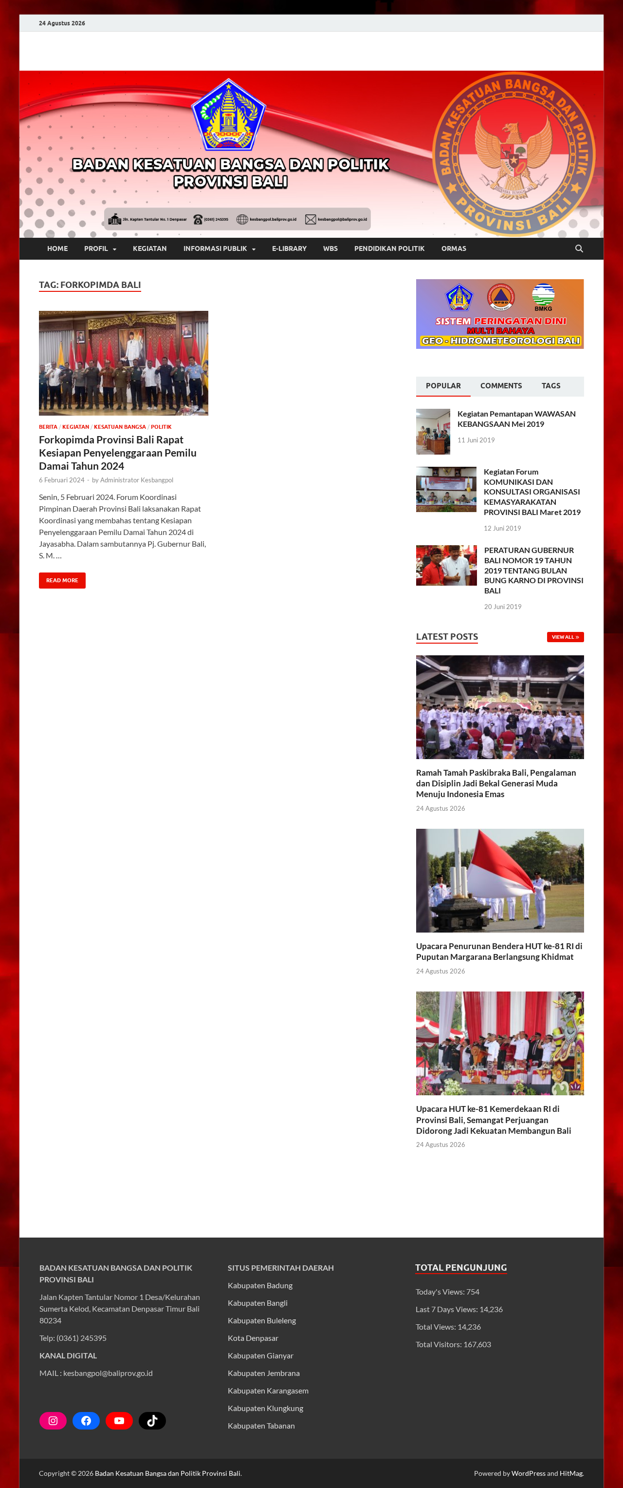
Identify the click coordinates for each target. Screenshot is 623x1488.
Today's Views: (441, 1291)
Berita (48, 426)
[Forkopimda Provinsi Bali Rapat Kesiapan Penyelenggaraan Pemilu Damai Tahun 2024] (123, 363)
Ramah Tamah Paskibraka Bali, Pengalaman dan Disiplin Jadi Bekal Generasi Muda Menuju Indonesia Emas (496, 783)
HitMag (571, 1473)
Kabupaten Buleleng (262, 1320)
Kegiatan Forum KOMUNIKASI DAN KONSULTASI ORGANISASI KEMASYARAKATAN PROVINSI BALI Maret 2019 (532, 491)
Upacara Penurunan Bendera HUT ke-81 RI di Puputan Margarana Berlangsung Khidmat (499, 951)
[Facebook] (86, 1421)
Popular (443, 386)
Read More (58, 578)
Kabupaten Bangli (258, 1302)
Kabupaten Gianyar (260, 1355)
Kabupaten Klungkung (265, 1407)
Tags (551, 386)
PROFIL (96, 248)
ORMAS (453, 248)
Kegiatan (75, 426)
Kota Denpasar (253, 1337)
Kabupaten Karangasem (268, 1390)
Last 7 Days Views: (447, 1309)
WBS (330, 248)
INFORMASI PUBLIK (215, 248)
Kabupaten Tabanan (261, 1425)
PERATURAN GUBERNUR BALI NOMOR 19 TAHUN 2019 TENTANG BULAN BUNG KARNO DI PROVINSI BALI (534, 570)
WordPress (529, 1473)
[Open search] (579, 249)
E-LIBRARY (289, 248)
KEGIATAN (150, 248)
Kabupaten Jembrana (264, 1372)
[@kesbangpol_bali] (53, 1421)
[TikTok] (152, 1421)
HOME (57, 248)
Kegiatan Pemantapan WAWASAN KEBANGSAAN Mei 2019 (517, 418)
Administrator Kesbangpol (136, 480)
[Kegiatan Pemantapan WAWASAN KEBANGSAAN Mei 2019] (433, 414)
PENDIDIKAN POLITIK (389, 248)
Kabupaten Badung (260, 1285)
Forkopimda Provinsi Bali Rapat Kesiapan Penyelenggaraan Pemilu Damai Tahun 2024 (118, 452)
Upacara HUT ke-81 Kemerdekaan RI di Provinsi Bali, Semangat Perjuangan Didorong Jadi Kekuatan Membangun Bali (493, 1119)
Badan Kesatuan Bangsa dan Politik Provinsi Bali (167, 1473)
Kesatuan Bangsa (120, 426)
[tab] (443, 387)
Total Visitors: (439, 1344)
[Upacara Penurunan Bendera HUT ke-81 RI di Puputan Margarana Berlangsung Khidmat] (500, 879)
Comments (501, 386)
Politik (161, 426)
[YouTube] (119, 1421)
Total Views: (437, 1326)
